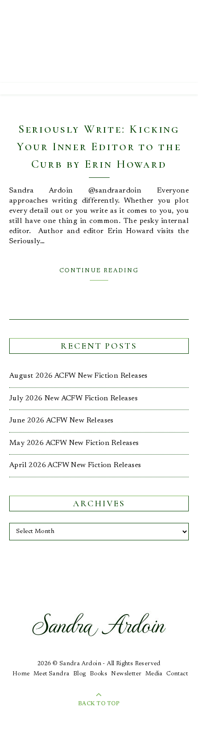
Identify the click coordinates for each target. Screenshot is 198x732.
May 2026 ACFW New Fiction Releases (74, 443)
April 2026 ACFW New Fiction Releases (75, 465)
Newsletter (126, 674)
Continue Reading (99, 271)
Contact (177, 674)
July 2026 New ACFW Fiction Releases (73, 398)
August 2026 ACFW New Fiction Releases (78, 376)
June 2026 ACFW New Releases (61, 420)
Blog (79, 674)
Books (98, 674)
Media (154, 674)
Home (21, 674)
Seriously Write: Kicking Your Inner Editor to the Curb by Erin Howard (99, 146)
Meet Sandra (51, 674)
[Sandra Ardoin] (99, 41)
